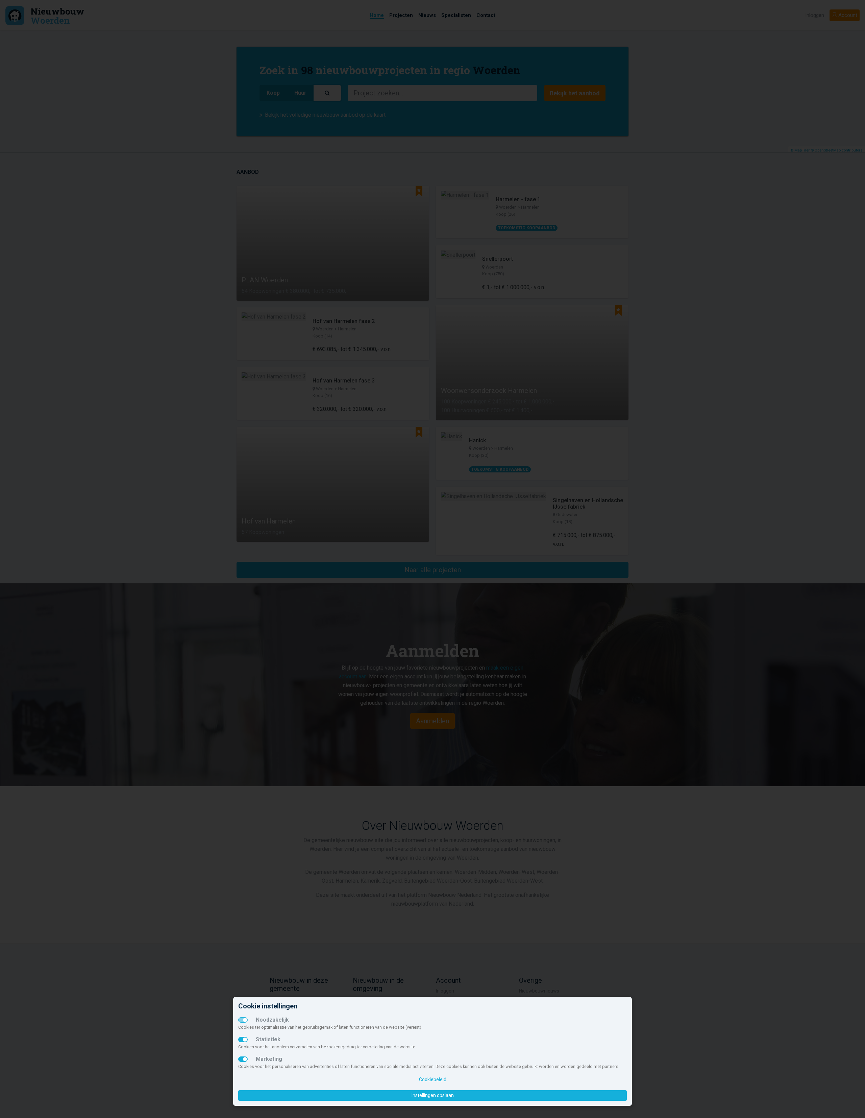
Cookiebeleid (432, 1079)
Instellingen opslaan (433, 1095)
